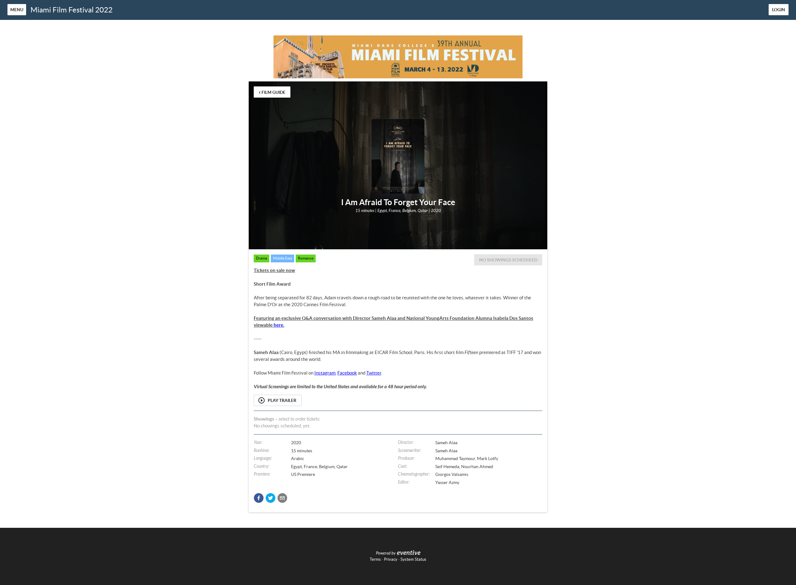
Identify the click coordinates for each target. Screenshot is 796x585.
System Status (413, 559)
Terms (375, 559)
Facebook (347, 372)
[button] (259, 498)
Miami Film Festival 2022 (71, 10)
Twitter (373, 372)
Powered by (386, 553)
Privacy (390, 559)
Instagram (325, 372)
